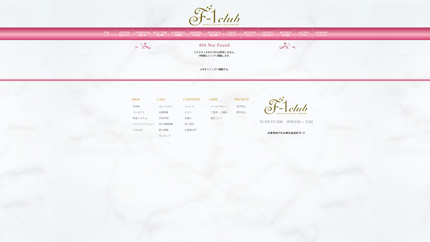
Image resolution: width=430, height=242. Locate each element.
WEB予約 (164, 118)
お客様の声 (191, 130)
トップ (212, 69)
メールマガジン (219, 106)
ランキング (165, 136)
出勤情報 (163, 112)
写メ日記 (189, 124)
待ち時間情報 (166, 124)
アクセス (137, 130)
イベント (189, 106)
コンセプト (139, 112)
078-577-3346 (274, 121)
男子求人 (241, 112)
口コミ (188, 112)
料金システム (140, 118)
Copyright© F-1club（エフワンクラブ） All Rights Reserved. (215, 151)
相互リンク (216, 118)
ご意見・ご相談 (219, 112)
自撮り (188, 118)
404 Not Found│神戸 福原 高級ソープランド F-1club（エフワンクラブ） (398, 1)
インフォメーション (143, 124)
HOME (136, 106)
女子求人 (241, 106)
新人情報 (163, 130)
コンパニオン (166, 106)
